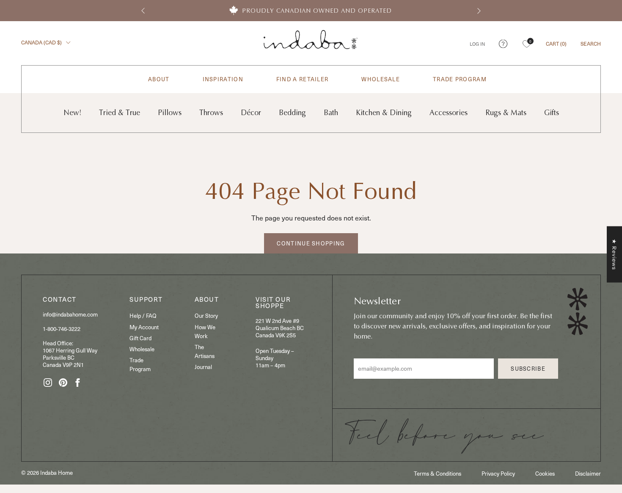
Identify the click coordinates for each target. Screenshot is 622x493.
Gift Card (140, 338)
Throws (211, 112)
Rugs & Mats (505, 112)
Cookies (545, 473)
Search (591, 43)
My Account (144, 327)
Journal (203, 367)
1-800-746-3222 (61, 329)
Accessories (448, 112)
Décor (251, 112)
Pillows (170, 112)
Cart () (556, 43)
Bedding (292, 112)
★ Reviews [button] (614, 254)
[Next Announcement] (478, 11)
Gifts (551, 112)
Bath (331, 112)
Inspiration (223, 79)
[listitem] (311, 10)
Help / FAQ (143, 315)
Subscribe (528, 368)
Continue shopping (311, 243)
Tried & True (119, 112)
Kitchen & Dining (384, 112)
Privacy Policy (498, 473)
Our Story (206, 315)
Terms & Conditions (437, 473)
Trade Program (460, 79)
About (159, 79)
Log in (477, 44)
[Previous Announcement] (143, 11)
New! (72, 112)
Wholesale (380, 79)
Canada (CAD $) (42, 42)
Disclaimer (588, 473)
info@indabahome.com (70, 314)
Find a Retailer (302, 79)
